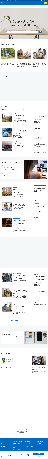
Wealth (8, 0)
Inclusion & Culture (16, 443)
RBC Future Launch (6, 367)
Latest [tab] (3, 109)
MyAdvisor (36, 302)
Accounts (2, 443)
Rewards (2, 451)
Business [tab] (35, 109)
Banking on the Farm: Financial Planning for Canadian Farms (18, 117)
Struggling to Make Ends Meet (10, 81)
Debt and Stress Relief (13, 6)
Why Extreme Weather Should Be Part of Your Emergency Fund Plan (18, 145)
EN (41, 0)
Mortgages (3, 446)
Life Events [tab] (24, 109)
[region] (24, 455)
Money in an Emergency (16, 141)
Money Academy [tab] (30, 109)
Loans (2, 448)
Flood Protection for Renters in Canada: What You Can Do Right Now (19, 191)
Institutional (11, 0)
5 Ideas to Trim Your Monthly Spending (40, 148)
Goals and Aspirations (21, 6)
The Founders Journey (22, 429)
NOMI (35, 297)
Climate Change (15, 187)
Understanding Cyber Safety (17, 273)
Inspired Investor (7, 247)
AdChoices (34, 0)
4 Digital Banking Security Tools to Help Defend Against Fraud (19, 132)
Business (5, 0)
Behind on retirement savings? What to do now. (7, 64)
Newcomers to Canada (29, 446)
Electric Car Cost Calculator (38, 213)
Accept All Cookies (39, 453)
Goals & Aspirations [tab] (17, 109)
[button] (41, 3)
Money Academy (33, 6)
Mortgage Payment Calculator (39, 208)
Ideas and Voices (44, 6)
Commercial (14, 113)
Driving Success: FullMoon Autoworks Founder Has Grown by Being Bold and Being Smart (20, 223)
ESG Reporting (15, 447)
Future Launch (28, 448)
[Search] (40, 32)
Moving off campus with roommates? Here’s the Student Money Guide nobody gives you (19, 206)
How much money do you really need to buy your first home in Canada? (24, 65)
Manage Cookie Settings (39, 456)
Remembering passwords (8, 167)
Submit (4, 175)
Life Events (27, 6)
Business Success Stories (16, 218)
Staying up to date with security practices (11, 172)
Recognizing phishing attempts (9, 169)
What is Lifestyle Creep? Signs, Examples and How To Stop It (39, 65)
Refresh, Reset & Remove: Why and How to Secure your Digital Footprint (19, 306)
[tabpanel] (24, 217)
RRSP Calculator (37, 203)
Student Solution (28, 449)
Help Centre (45, 0)
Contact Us (39, 443)
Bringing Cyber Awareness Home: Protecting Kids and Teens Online (20, 292)
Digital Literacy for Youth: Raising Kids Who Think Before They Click (19, 277)
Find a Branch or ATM (41, 445)
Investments (3, 449)
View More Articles (14, 320)
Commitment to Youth (17, 449)
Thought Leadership (29, 443)
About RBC (16, 0)
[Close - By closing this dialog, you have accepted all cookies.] (46, 455)
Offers (39, 0)
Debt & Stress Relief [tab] (8, 109)
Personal (2, 0)
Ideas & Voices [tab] (41, 109)
